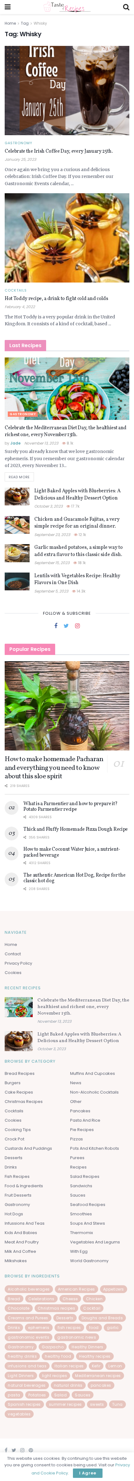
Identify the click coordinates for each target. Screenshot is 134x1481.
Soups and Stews (87, 1223)
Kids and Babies (21, 1233)
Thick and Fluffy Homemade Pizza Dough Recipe (75, 829)
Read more (19, 477)
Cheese (70, 1298)
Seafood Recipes (87, 1205)
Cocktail (91, 1308)
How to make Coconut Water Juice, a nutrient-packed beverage (71, 852)
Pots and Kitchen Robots (94, 1148)
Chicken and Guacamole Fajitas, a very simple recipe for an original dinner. (77, 523)
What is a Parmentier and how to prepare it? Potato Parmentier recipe (70, 806)
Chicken (94, 1298)
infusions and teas (27, 1366)
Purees (77, 1158)
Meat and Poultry (22, 1242)
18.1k (81, 562)
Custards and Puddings (28, 1148)
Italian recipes (69, 1366)
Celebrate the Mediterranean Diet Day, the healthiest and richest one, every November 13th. (66, 431)
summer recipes (65, 1404)
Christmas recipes (56, 1308)
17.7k (74, 506)
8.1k (69, 443)
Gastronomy (18, 143)
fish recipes (69, 1327)
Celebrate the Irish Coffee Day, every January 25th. (59, 151)
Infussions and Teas (25, 1223)
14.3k (80, 591)
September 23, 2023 (52, 534)
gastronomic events (28, 1337)
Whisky (40, 23)
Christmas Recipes (24, 1102)
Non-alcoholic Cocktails (94, 1092)
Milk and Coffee (20, 1251)
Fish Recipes (17, 1176)
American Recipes (76, 1289)
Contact (13, 954)
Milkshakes (16, 1261)
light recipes (54, 1375)
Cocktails (16, 290)
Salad (60, 1395)
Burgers (13, 1083)
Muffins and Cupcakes (92, 1073)
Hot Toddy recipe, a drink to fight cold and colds (56, 298)
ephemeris (39, 1327)
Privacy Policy (18, 963)
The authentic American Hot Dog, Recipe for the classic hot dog (74, 878)
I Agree (87, 1473)
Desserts (13, 1158)
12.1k (82, 534)
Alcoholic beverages (29, 1289)
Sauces (77, 1195)
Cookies (13, 973)
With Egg (79, 1251)
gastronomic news (76, 1337)
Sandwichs (81, 1186)
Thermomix (81, 1233)
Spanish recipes (24, 1404)
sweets (97, 1404)
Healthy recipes (95, 1356)
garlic (113, 1327)
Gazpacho (53, 1347)
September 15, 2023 (51, 562)
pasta (14, 1395)
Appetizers (113, 1289)
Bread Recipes (20, 1073)
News (75, 1083)
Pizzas (76, 1139)
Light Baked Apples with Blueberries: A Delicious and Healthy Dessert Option (77, 494)
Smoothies (81, 1214)
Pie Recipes (82, 1130)
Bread (14, 1298)
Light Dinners (21, 1375)
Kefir (96, 1366)
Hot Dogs (14, 1214)
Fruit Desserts (18, 1195)
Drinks (11, 1167)
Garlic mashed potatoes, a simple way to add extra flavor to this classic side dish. (78, 551)
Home (10, 23)
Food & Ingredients (24, 1186)
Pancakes (80, 1111)
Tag (25, 23)
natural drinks (68, 1385)
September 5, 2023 (51, 591)
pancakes (101, 1385)
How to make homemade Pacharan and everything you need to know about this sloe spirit (54, 768)
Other (76, 1102)
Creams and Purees (28, 1318)
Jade (15, 443)
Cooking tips (18, 1130)
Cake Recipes (19, 1092)
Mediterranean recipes (98, 1375)
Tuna (117, 1404)
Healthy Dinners (87, 1347)
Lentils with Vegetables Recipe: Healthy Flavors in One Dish (77, 579)
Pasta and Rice (85, 1120)
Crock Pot (14, 1139)
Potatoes (37, 1395)
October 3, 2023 (48, 506)
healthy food (58, 1356)
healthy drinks (22, 1356)
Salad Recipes (84, 1176)
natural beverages (27, 1385)
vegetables (19, 1414)
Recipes (78, 1167)
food (94, 1327)
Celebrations (41, 1298)
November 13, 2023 (41, 443)
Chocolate (19, 1308)
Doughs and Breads (102, 1318)
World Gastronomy (89, 1261)
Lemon (115, 1366)
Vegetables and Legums (95, 1242)
